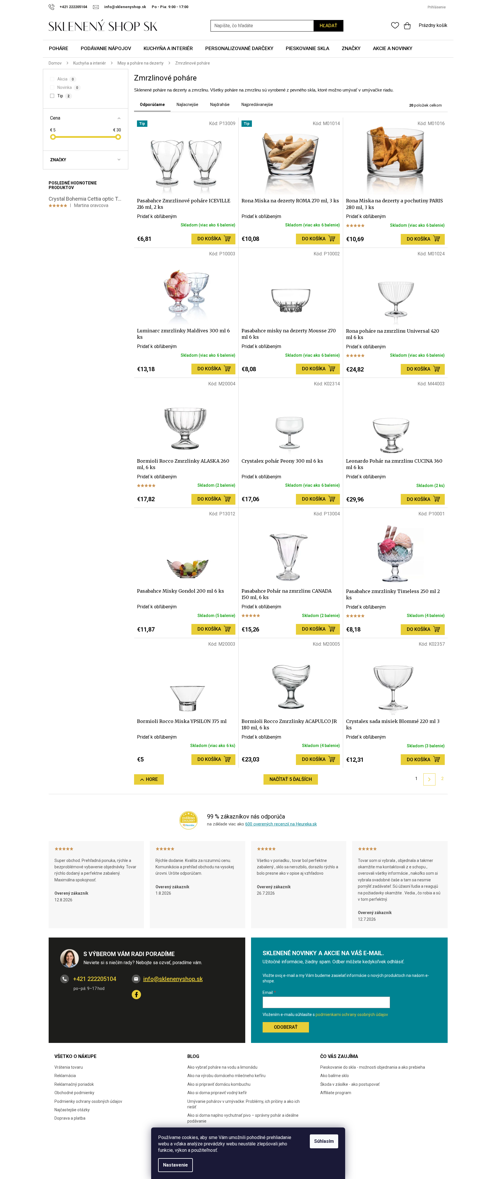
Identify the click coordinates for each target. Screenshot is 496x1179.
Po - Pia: (160, 7)
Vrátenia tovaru (68, 1067)
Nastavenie (175, 1165)
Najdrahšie (220, 104)
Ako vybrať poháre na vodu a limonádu (222, 1067)
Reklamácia (65, 1075)
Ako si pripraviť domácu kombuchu (218, 1084)
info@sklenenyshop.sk (173, 978)
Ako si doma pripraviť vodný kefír (217, 1092)
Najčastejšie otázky (72, 1109)
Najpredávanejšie (257, 104)
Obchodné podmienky (74, 1092)
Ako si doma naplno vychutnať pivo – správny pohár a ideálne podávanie (243, 1118)
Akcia (65, 79)
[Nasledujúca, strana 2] (429, 779)
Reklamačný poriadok (74, 1084)
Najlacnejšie (187, 104)
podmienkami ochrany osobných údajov (352, 1014)
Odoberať (286, 1027)
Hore (152, 779)
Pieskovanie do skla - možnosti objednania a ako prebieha (372, 1067)
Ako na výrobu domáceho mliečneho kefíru (226, 1075)
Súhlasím (324, 1141)
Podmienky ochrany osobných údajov (88, 1101)
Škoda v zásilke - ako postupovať (350, 1084)
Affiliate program (335, 1092)
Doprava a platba (69, 1118)
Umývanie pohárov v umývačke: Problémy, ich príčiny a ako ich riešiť (243, 1104)
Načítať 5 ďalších (291, 779)
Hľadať (328, 25)
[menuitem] (58, 48)
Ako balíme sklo (334, 1075)
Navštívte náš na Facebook (136, 994)
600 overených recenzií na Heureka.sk (281, 824)
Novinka (67, 87)
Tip (63, 96)
